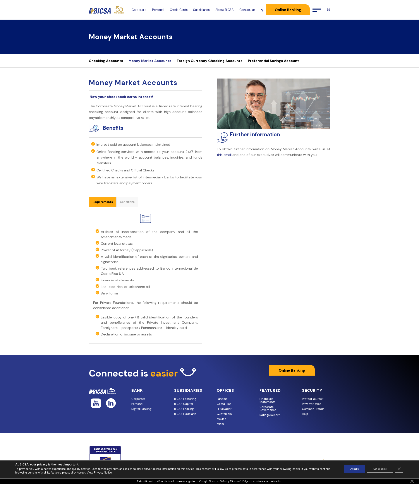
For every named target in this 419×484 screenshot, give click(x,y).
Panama (222, 399)
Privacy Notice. (103, 473)
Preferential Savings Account (273, 60)
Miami (221, 424)
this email (224, 154)
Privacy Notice (311, 404)
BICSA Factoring (185, 399)
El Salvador (224, 409)
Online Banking (292, 370)
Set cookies (380, 468)
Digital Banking (141, 409)
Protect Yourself (312, 399)
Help (305, 414)
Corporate (138, 399)
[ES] (327, 9)
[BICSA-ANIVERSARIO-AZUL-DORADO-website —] (106, 9)
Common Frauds (313, 409)
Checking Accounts (106, 60)
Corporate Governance (267, 408)
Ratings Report (269, 415)
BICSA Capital (183, 404)
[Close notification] (412, 481)
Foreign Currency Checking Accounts (209, 60)
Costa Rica (224, 404)
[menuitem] (139, 9)
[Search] (262, 9)
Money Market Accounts (131, 36)
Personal (137, 404)
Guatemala (224, 414)
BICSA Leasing (184, 409)
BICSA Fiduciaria (185, 414)
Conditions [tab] (127, 202)
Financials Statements (267, 400)
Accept (354, 468)
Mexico (221, 419)
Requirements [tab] (103, 202)
